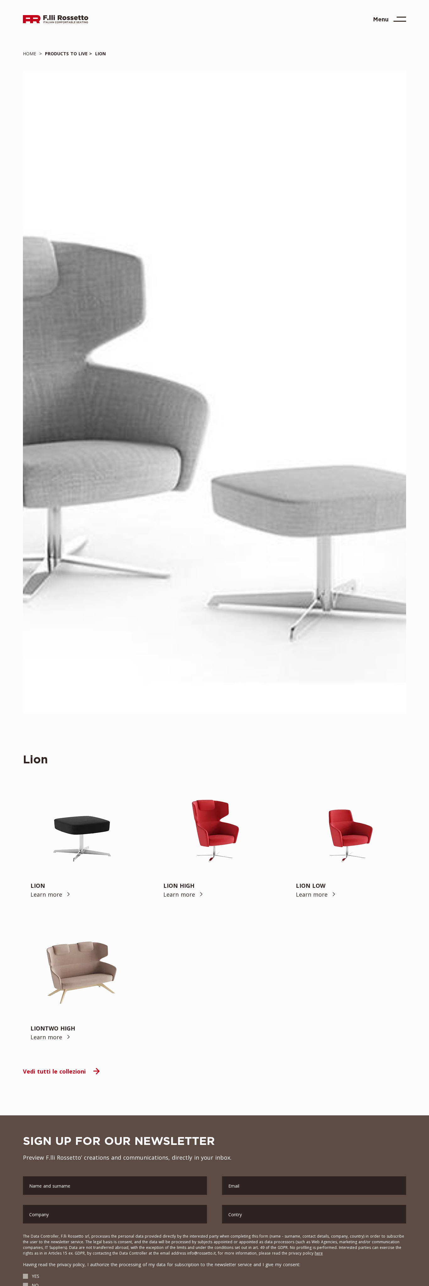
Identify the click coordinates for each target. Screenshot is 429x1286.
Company (39, 1214)
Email (233, 1186)
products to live (65, 54)
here (319, 1253)
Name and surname (49, 1186)
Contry (235, 1214)
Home (31, 54)
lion (99, 54)
